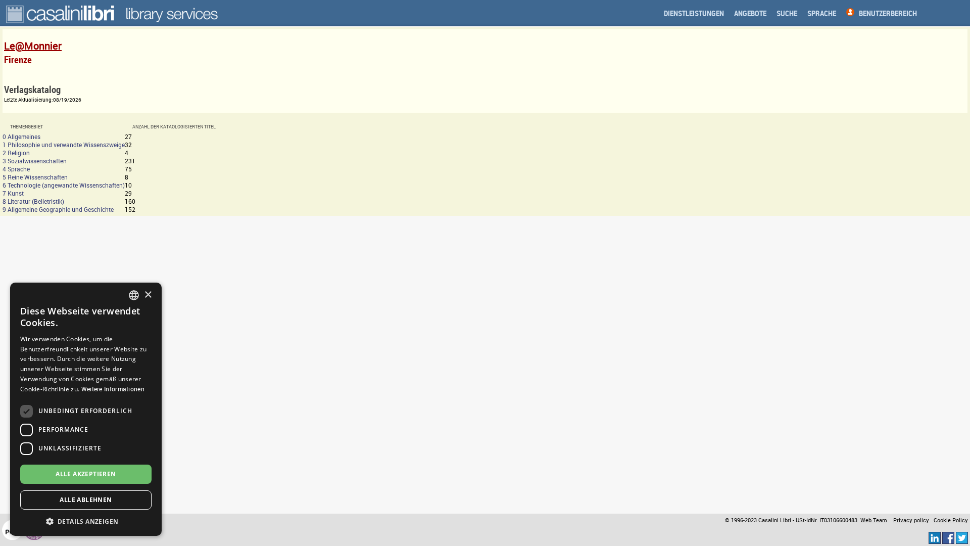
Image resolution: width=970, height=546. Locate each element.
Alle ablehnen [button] (86, 499)
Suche (787, 13)
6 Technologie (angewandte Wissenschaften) (64, 185)
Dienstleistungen (694, 13)
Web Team (873, 520)
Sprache (821, 13)
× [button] (148, 295)
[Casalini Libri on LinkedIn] (935, 537)
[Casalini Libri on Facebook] (948, 537)
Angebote (750, 13)
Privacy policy (911, 520)
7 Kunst (13, 193)
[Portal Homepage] (61, 13)
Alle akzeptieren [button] (86, 474)
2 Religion (16, 153)
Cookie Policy (951, 520)
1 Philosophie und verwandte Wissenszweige (64, 145)
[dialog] (86, 409)
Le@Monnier (33, 46)
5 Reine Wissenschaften (35, 177)
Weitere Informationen (112, 389)
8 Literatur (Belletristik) (33, 201)
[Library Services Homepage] (172, 13)
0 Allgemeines (21, 136)
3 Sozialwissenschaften (35, 161)
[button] (86, 521)
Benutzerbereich (888, 13)
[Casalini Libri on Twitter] (962, 537)
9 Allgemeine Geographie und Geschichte (58, 209)
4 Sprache (16, 169)
